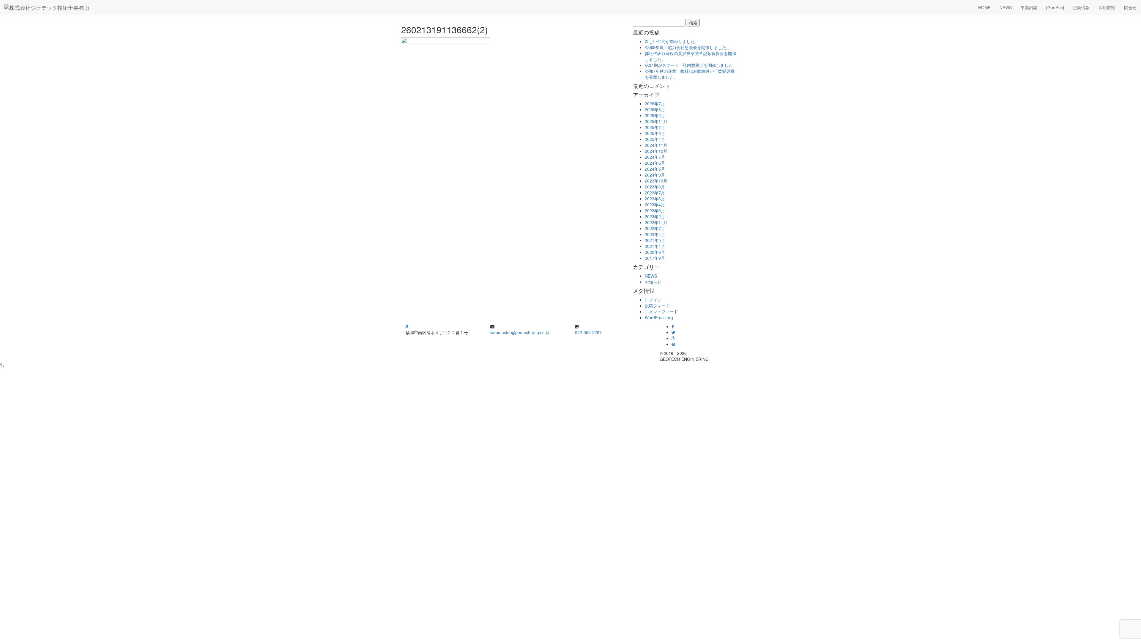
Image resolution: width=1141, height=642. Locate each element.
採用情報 (1107, 7)
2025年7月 (655, 127)
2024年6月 (655, 163)
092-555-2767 (588, 332)
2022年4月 (655, 234)
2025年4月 (655, 139)
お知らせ (653, 282)
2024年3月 (655, 175)
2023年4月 (655, 204)
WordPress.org (659, 317)
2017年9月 (655, 258)
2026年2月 (655, 115)
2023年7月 (655, 193)
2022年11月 (656, 222)
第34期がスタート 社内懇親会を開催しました (689, 65)
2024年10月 (656, 151)
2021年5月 (655, 240)
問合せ (1130, 7)
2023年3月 (655, 210)
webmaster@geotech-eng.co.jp (519, 332)
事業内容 (1029, 7)
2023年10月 (656, 181)
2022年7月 (655, 228)
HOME (984, 7)
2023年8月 (655, 187)
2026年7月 (655, 103)
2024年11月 (656, 145)
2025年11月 (656, 121)
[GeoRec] (1055, 7)
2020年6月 (655, 252)
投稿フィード (657, 306)
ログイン (653, 300)
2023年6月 (655, 199)
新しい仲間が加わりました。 (672, 41)
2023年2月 (655, 216)
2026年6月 (655, 109)
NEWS (1006, 7)
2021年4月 (655, 246)
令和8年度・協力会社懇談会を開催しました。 (687, 47)
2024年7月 (655, 157)
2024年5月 (655, 169)
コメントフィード (661, 311)
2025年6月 (655, 133)
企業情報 (1081, 7)
